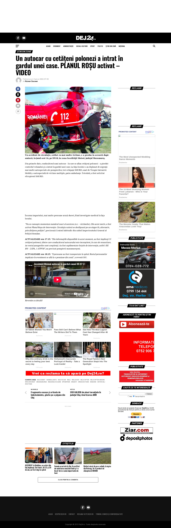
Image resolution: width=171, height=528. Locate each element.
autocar (62, 380)
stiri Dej (101, 382)
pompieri (66, 382)
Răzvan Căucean (31, 81)
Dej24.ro (76, 380)
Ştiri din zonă (111, 46)
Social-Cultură (81, 46)
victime (29, 384)
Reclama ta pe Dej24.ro (85, 514)
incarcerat (30, 382)
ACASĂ (48, 46)
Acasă (50, 514)
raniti (74, 382)
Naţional (122, 46)
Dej (69, 380)
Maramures (42, 382)
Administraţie (68, 46)
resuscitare (84, 382)
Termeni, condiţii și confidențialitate (109, 514)
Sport (92, 46)
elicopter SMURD (98, 380)
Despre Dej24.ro (60, 514)
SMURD (93, 382)
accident (41, 380)
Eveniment (56, 46)
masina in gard (55, 382)
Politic (100, 46)
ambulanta (52, 380)
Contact (72, 514)
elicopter (85, 380)
